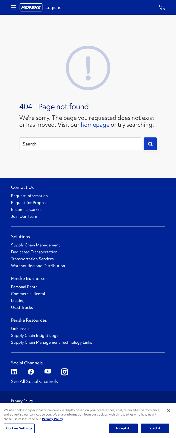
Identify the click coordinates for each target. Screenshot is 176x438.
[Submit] (150, 143)
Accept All (123, 428)
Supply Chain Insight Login (35, 335)
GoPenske (20, 328)
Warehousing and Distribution (38, 265)
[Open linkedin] (14, 372)
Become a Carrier (26, 209)
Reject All (155, 428)
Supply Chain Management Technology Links (51, 342)
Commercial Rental (28, 293)
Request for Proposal (29, 202)
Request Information (29, 195)
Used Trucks (22, 307)
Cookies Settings (19, 428)
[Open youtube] (47, 372)
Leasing (18, 300)
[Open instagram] (64, 372)
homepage (95, 124)
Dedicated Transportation (34, 252)
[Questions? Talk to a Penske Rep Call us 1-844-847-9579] (162, 7)
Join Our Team (24, 216)
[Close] (169, 411)
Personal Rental (24, 287)
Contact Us (22, 187)
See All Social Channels (34, 381)
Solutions (20, 237)
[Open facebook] (30, 372)
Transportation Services (32, 259)
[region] (88, 420)
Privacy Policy (22, 401)
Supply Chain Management (35, 245)
